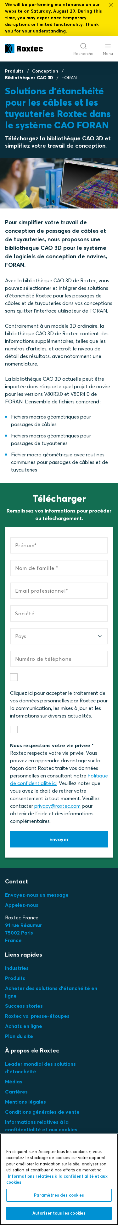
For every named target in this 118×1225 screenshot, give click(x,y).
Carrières (16, 1091)
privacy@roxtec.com (57, 806)
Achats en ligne (23, 1026)
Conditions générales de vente (42, 1112)
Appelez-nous (21, 905)
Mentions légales (25, 1102)
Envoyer (59, 839)
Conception (45, 71)
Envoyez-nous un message (37, 895)
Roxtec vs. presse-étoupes (37, 1016)
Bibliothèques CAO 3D (29, 77)
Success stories (24, 1006)
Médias (13, 1081)
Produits (14, 71)
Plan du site (19, 1036)
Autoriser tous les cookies (59, 1213)
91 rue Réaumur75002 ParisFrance (23, 932)
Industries (17, 968)
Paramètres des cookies (59, 1195)
